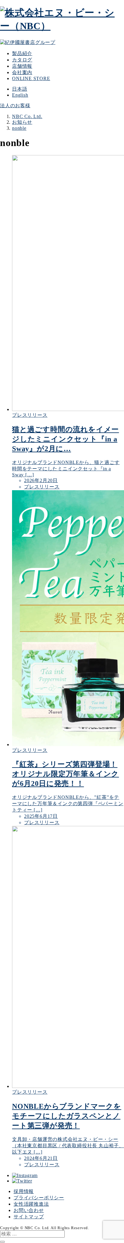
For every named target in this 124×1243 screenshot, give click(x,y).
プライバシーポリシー (39, 1197)
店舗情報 (22, 66)
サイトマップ (29, 1216)
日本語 (19, 89)
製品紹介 (22, 53)
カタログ (22, 59)
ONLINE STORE (31, 78)
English (20, 95)
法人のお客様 (15, 105)
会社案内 (22, 72)
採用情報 (24, 1191)
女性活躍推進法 (31, 1204)
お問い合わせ (29, 1210)
